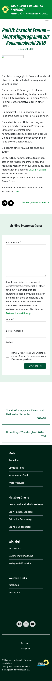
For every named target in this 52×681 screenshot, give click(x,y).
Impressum (15, 548)
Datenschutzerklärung (18, 313)
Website (10, 342)
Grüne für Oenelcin (40, 202)
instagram (14, 592)
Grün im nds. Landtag (21, 511)
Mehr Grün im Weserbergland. (29, 13)
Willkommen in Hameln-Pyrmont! (27, 8)
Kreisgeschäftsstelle (20, 563)
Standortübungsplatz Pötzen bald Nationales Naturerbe (26, 414)
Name (10, 319)
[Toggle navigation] (47, 22)
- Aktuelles (25, 202)
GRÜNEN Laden (37, 169)
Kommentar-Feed (18, 475)
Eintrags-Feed (16, 467)
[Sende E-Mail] (11, 203)
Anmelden (14, 460)
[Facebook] (19, 624)
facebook (14, 585)
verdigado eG (23, 669)
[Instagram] (26, 624)
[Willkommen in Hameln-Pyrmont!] (6, 9)
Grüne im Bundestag (20, 519)
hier (17, 191)
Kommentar (13, 242)
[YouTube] (33, 624)
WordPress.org (17, 482)
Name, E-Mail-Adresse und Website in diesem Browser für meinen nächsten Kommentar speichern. (28, 356)
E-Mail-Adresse (15, 330)
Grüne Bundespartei (20, 526)
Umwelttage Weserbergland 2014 (26, 434)
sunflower (24, 666)
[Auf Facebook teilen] (5, 203)
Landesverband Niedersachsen (26, 504)
